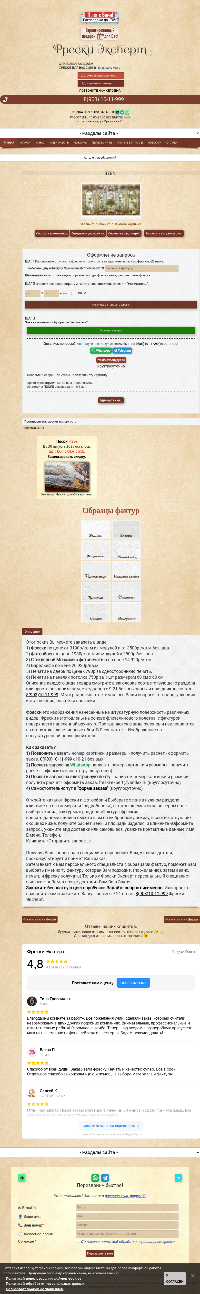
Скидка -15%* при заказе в (92, 112)
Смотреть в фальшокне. (88, 233)
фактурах (145, 261)
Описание (32, 631)
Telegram (124, 350)
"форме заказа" (93, 788)
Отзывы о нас (108, 67)
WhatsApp (102, 350)
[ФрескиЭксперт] (100, 49)
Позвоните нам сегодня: (100, 90)
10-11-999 (104, 99)
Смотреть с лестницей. (124, 233)
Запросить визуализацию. (163, 233)
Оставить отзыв (39, 919)
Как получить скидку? (93, 344)
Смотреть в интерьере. (52, 233)
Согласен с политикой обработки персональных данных (128, 1241)
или (95, 887)
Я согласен (174, 1279)
